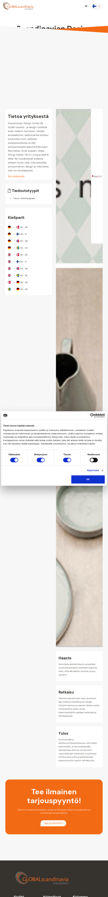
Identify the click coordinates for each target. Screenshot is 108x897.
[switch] (41, 460)
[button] (86, 6)
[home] (18, 6)
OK (88, 479)
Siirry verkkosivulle (16, 176)
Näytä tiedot (93, 470)
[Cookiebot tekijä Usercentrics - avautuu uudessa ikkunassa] (92, 415)
